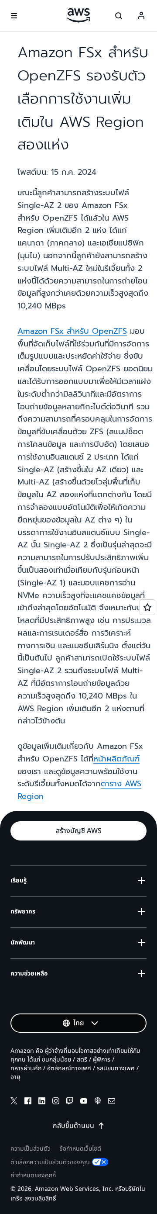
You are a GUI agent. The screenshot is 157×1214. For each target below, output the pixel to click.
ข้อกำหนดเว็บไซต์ (80, 1148)
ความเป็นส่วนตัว (30, 1148)
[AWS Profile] (141, 15)
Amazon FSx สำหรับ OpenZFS (72, 331)
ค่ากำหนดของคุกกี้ (33, 1175)
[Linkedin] (41, 1102)
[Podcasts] (97, 1102)
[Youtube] (83, 1102)
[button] (78, 830)
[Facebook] (27, 1102)
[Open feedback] (147, 607)
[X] (13, 1102)
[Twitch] (69, 1102)
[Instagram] (55, 1102)
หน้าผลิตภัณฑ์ (116, 759)
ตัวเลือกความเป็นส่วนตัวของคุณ (50, 1162)
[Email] (111, 1102)
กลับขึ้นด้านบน (73, 1125)
